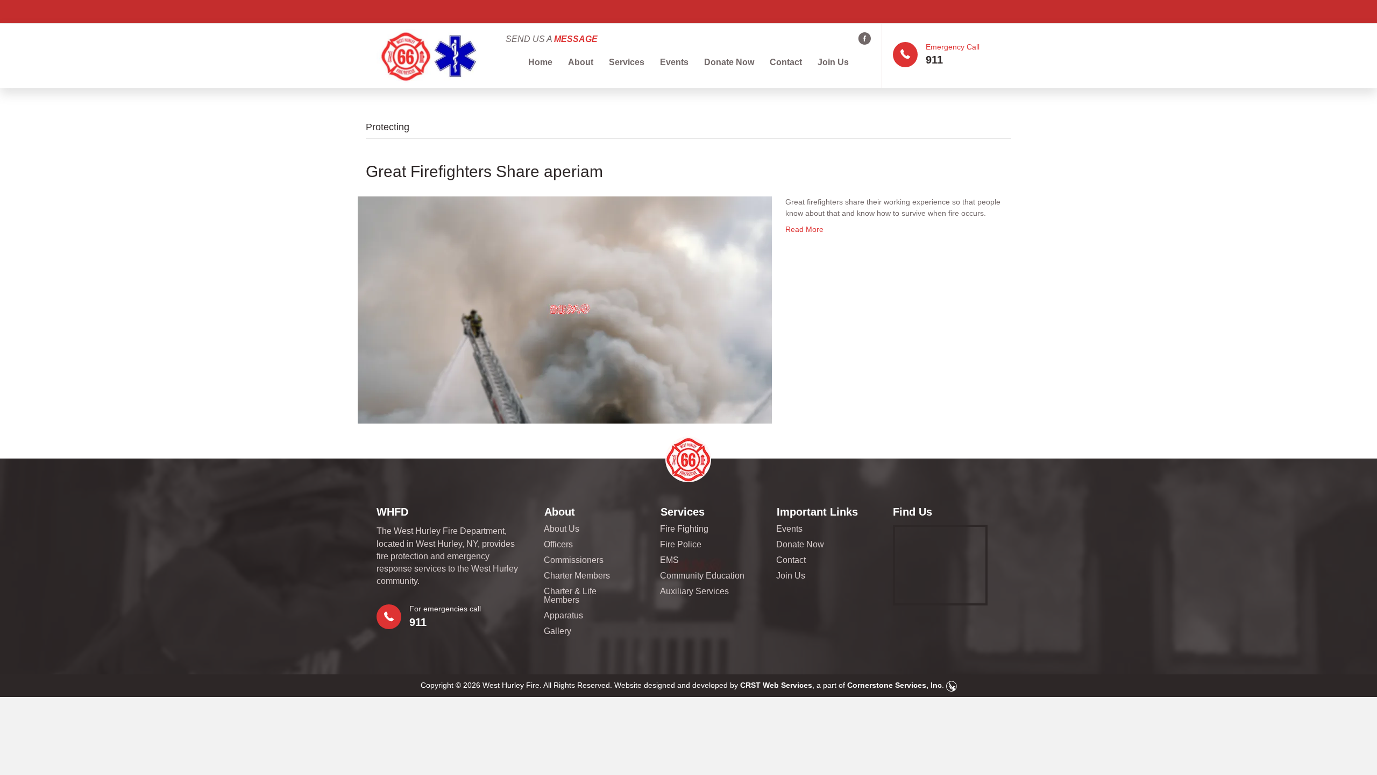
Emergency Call (952, 47)
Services (626, 62)
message (576, 39)
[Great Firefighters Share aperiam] (565, 309)
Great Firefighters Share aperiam (484, 171)
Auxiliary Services (694, 591)
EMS (669, 560)
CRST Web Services (776, 685)
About (580, 62)
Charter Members (577, 576)
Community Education (702, 576)
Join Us (833, 62)
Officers (558, 544)
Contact (786, 62)
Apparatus (563, 615)
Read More (804, 229)
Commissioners (574, 560)
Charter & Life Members (570, 595)
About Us (561, 529)
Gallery (557, 631)
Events (674, 62)
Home (540, 62)
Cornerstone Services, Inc (894, 685)
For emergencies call (445, 608)
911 (934, 60)
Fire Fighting (684, 529)
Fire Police (680, 544)
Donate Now (729, 62)
